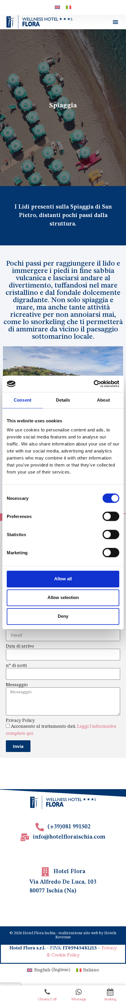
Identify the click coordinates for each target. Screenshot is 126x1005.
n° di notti (16, 665)
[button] (115, 22)
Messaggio (17, 685)
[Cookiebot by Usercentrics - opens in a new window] (93, 384)
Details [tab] (63, 399)
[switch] (111, 516)
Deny (63, 616)
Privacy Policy (20, 720)
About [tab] (103, 399)
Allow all (63, 578)
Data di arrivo (20, 646)
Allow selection (63, 597)
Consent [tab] (22, 399)
